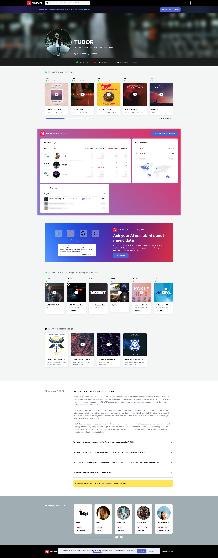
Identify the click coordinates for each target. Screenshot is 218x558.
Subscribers (114, 148)
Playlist (46, 194)
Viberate (34, 3)
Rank (45, 148)
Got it (142, 551)
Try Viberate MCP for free (170, 9)
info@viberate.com (107, 483)
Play (56, 94)
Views (125, 148)
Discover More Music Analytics (177, 3)
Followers (90, 148)
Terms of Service (167, 552)
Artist (54, 148)
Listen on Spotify (164, 118)
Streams (101, 148)
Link (83, 199)
